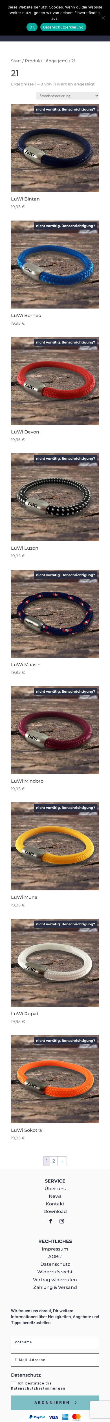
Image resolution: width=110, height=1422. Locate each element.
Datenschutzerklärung (63, 27)
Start (16, 60)
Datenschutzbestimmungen (38, 1388)
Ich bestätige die (38, 1385)
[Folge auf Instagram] (61, 1221)
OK (32, 27)
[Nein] (103, 18)
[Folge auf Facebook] (50, 1221)
